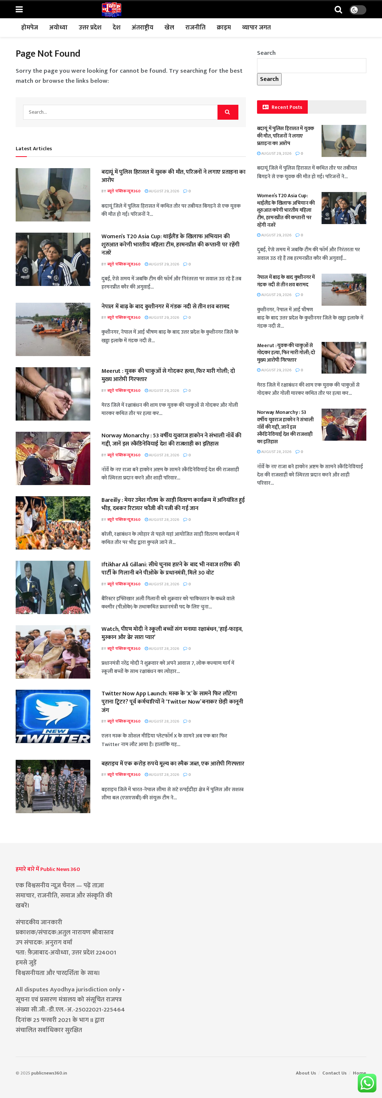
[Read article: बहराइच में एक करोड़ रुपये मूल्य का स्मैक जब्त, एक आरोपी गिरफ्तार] (53, 786)
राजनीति (195, 27)
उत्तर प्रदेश (90, 27)
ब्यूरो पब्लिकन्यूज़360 (124, 191)
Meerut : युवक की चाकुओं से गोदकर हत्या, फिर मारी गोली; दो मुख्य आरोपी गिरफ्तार (168, 375)
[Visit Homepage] (111, 9)
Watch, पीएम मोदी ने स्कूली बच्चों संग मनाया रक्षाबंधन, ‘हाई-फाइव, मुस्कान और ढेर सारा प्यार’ (171, 633)
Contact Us (334, 1073)
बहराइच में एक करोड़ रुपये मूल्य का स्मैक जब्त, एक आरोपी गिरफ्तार (172, 764)
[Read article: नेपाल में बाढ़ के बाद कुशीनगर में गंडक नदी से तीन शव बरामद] (53, 329)
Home (359, 1073)
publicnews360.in (49, 1073)
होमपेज (29, 27)
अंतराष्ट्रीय (142, 27)
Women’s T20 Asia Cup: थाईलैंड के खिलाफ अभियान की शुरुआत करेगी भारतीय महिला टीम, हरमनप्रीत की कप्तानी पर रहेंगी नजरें (170, 245)
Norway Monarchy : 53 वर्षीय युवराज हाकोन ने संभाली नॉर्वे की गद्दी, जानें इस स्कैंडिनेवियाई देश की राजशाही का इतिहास (171, 440)
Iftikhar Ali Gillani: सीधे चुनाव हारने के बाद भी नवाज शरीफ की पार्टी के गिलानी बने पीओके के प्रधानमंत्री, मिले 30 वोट (170, 569)
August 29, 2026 (163, 191)
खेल (169, 27)
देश (116, 27)
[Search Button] (338, 10)
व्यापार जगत (256, 27)
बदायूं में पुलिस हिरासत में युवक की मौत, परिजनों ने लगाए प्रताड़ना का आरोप (173, 176)
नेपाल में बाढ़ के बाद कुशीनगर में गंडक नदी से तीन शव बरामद (165, 307)
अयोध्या (58, 27)
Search (266, 53)
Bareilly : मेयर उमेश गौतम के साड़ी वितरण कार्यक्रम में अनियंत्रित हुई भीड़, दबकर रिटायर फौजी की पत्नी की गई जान (173, 504)
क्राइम (224, 27)
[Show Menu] (19, 10)
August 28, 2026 (163, 455)
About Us (306, 1073)
